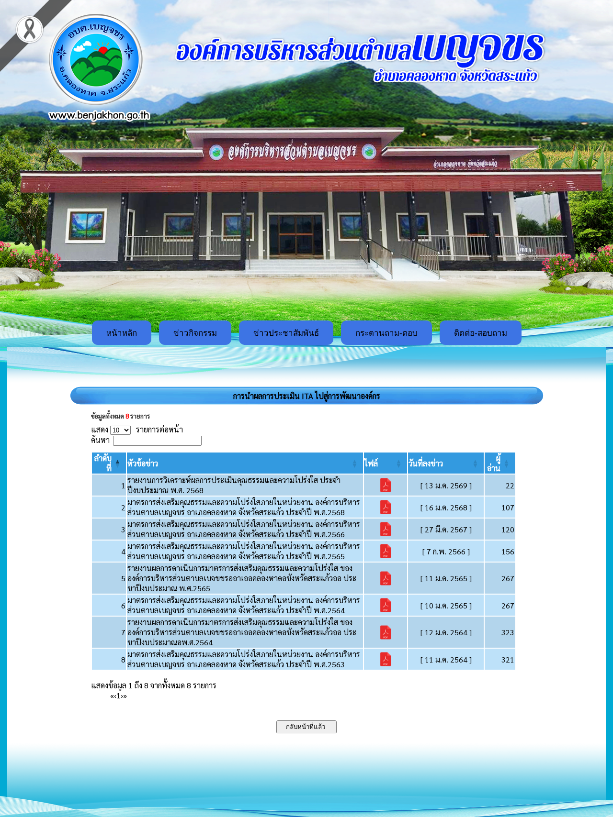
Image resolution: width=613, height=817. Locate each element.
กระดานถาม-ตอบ (386, 333)
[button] (142, 463)
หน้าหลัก (121, 333)
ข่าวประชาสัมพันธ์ (286, 333)
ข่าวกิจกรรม (195, 333)
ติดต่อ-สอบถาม (480, 333)
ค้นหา (100, 440)
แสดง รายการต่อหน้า (137, 429)
